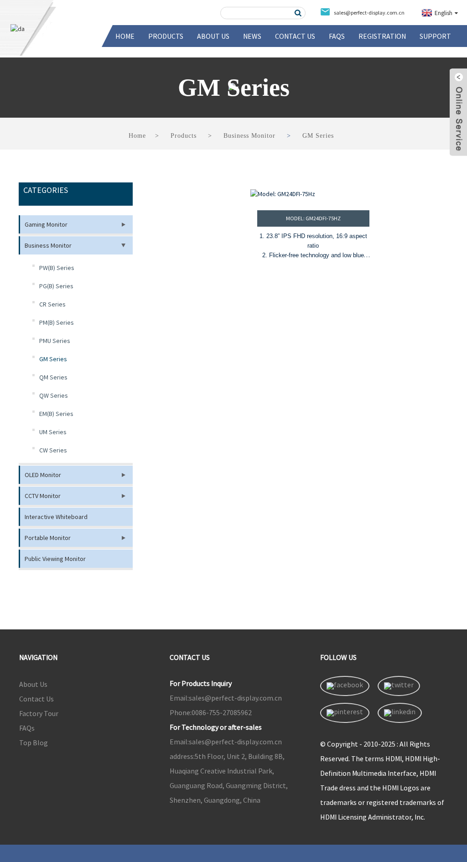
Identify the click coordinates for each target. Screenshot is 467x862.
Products (165, 36)
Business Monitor (249, 135)
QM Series (53, 377)
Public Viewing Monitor (55, 559)
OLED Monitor (43, 475)
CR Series (52, 304)
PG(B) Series (56, 286)
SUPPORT (435, 36)
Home (125, 36)
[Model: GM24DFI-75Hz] (313, 194)
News (252, 36)
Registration (382, 36)
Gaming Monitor (46, 224)
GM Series (318, 135)
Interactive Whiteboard (56, 517)
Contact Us (295, 36)
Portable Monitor (48, 538)
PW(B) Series (56, 268)
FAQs (337, 36)
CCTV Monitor (43, 496)
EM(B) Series (56, 414)
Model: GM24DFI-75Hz (313, 218)
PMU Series (54, 341)
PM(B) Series (56, 322)
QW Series (53, 395)
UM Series (53, 432)
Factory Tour (38, 713)
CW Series (53, 450)
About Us (213, 36)
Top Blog (33, 742)
